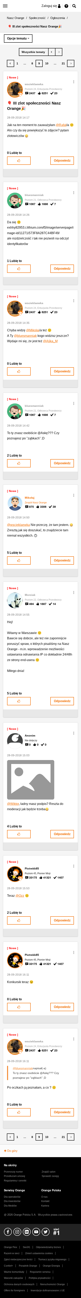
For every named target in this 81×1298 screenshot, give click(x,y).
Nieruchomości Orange (52, 1284)
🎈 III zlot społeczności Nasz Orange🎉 (34, 106)
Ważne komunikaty (14, 1272)
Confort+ (8, 1265)
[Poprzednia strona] (10, 63)
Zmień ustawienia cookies (39, 1253)
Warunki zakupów (13, 1278)
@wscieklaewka (18, 525)
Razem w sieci (11, 1253)
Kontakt (45, 1201)
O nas (44, 1196)
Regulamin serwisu (40, 1272)
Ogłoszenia (57, 18)
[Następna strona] (70, 63)
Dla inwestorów (12, 1201)
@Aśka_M (50, 341)
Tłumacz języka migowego (52, 1259)
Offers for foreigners (14, 1290)
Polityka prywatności (40, 1278)
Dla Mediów (10, 1205)
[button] (74, 82)
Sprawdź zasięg (50, 1176)
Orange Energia (51, 1265)
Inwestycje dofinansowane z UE (48, 1290)
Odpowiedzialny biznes (48, 1247)
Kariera (45, 1205)
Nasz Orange (15, 18)
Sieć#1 (26, 1247)
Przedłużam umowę (14, 1176)
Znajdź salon (48, 1171)
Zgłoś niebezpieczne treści (18, 1259)
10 (46, 63)
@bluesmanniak (25, 335)
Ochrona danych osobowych (19, 1284)
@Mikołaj (32, 330)
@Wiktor (13, 803)
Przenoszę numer (13, 1171)
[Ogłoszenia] (34, 52)
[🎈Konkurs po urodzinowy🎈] (58, 52)
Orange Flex (10, 1247)
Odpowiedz (62, 160)
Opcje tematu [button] (17, 38)
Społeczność (37, 18)
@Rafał (61, 125)
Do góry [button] (12, 1150)
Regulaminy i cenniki (15, 1180)
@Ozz (20, 895)
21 (63, 63)
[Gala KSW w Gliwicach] (51, 52)
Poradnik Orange (28, 1265)
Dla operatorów (12, 1196)
